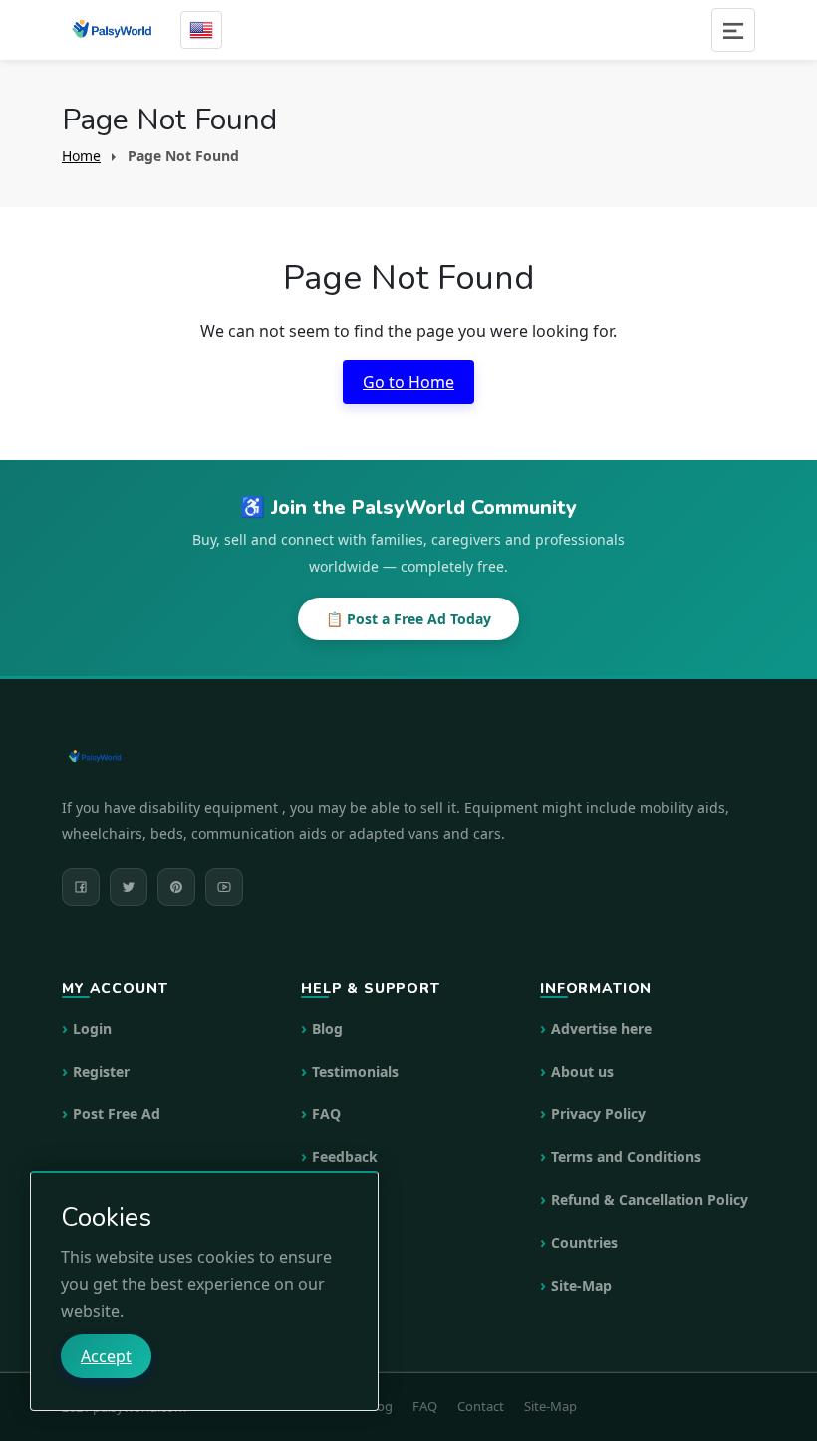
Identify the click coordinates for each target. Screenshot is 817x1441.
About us (582, 1071)
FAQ (326, 1113)
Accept (106, 1356)
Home (81, 155)
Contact (480, 1406)
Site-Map (581, 1285)
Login (92, 1028)
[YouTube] (224, 887)
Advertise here (601, 1028)
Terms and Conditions (626, 1156)
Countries (584, 1242)
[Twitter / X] (128, 887)
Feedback (345, 1156)
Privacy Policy (598, 1113)
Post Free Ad (116, 1113)
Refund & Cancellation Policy (649, 1199)
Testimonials (355, 1071)
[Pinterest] (176, 887)
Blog (327, 1028)
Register (101, 1071)
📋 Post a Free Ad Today (408, 618)
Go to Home (408, 382)
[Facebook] (81, 887)
